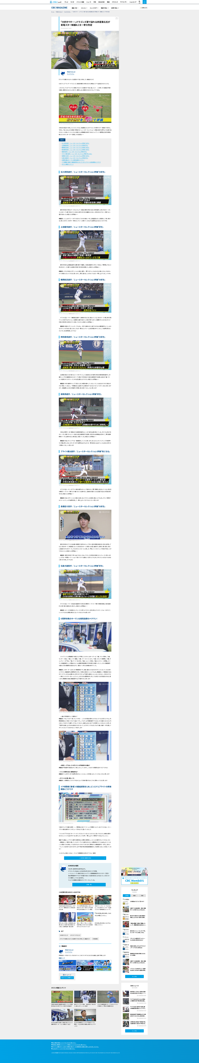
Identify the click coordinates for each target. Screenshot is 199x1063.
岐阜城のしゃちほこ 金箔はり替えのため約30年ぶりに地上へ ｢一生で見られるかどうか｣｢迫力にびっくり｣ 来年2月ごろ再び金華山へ (138, 994)
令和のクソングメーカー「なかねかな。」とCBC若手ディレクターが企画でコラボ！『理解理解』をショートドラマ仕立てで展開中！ (103, 908)
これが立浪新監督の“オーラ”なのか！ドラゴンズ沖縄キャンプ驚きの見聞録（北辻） (107, 1005)
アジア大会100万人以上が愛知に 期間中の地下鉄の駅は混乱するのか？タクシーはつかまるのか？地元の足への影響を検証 (138, 1002)
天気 (95, 2)
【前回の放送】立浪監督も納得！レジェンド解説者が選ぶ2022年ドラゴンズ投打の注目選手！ (62, 1005)
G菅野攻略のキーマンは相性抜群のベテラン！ (73, 160)
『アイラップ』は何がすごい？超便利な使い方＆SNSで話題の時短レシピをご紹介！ (138, 970)
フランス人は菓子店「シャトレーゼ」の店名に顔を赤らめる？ (137, 939)
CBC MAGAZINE (59, 7)
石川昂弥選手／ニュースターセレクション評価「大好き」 (75, 143)
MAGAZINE (101, 2)
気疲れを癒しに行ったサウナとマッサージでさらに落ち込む (138, 946)
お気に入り (144, 7)
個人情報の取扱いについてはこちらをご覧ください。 (64, 1042)
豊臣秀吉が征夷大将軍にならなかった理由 (137, 954)
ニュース (88, 2)
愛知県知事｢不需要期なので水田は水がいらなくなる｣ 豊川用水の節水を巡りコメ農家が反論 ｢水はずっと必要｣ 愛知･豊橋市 (138, 1017)
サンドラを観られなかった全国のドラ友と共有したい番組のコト (75, 939)
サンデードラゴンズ (75, 935)
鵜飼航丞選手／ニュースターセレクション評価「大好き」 (75, 147)
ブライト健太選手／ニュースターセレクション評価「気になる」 (77, 154)
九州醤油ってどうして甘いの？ (137, 901)
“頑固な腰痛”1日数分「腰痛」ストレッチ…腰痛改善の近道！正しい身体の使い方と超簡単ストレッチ (138, 925)
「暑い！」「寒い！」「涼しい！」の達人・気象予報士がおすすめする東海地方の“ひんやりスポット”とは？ (85, 924)
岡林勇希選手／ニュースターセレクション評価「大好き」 (75, 149)
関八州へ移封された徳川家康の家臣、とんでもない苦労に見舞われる (138, 917)
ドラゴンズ (115, 2)
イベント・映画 (80, 2)
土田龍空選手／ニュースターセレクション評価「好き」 (75, 145)
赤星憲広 (96, 939)
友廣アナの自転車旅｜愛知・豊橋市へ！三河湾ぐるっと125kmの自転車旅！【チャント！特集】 (138, 910)
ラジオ (72, 2)
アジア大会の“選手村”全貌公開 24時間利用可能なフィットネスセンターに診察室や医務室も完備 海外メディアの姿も (138, 1009)
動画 (108, 2)
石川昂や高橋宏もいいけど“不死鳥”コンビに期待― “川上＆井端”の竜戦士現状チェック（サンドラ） (85, 1024)
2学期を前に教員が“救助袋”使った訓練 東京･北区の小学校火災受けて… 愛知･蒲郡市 (138, 1023)
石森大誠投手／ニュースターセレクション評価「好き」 (75, 158)
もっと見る (134, 976)
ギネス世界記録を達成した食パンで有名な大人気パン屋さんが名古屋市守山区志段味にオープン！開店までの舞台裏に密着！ (85, 908)
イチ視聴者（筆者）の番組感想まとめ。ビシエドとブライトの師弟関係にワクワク (81, 162)
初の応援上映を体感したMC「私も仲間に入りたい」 (103, 923)
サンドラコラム (67, 11)
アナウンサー (123, 2)
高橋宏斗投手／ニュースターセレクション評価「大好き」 (75, 156)
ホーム (52, 11)
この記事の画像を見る (85, 858)
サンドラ (70, 880)
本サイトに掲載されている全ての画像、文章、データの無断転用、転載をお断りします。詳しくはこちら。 (75, 1046)
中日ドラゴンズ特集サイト (67, 977)
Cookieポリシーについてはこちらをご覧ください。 (63, 1048)
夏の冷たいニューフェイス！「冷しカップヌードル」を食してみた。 (138, 931)
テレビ (66, 2)
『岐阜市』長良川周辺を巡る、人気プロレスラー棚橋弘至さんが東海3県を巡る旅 (67, 907)
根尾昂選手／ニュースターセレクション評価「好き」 (74, 151)
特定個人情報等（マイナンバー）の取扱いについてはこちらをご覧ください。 (69, 1044)
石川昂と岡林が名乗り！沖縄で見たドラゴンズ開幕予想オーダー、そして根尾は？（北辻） (61, 1023)
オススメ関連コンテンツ (68, 164)
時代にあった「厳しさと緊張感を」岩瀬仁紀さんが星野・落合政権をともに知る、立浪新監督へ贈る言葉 (67, 924)
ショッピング (133, 2)
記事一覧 (89, 884)
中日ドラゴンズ (59, 11)
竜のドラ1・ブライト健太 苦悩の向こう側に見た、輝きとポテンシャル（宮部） (84, 1005)
